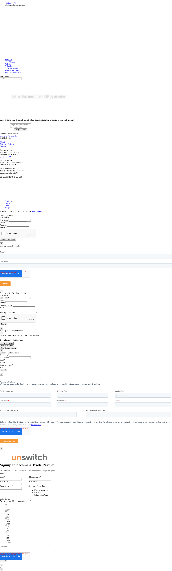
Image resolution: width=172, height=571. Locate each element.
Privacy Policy (37, 211)
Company (3, 225)
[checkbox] (43, 492)
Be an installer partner (8, 348)
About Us (8, 60)
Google (17, 130)
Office (24, 130)
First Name (4, 218)
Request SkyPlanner (8, 239)
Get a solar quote (7, 343)
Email (2, 223)
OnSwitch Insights (11, 68)
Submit (3, 324)
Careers (12, 62)
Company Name (6, 305)
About (2, 142)
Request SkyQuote (12, 70)
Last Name (4, 220)
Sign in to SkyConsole (13, 72)
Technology (9, 66)
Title (2, 308)
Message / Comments (8, 313)
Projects (8, 64)
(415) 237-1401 (10, 3)
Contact (3, 146)
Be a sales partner (7, 346)
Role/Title (3, 228)
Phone (3, 303)
